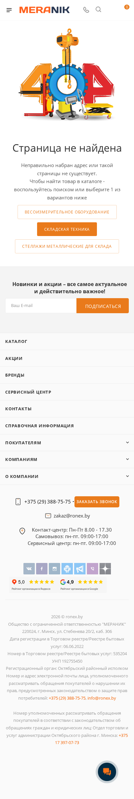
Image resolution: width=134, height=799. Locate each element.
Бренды (15, 375)
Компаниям (21, 459)
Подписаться (103, 306)
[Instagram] (55, 568)
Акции (14, 358)
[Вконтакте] (29, 568)
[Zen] (105, 568)
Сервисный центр (28, 392)
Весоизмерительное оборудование (67, 212)
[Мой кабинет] (111, 10)
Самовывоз (48, 536)
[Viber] (93, 568)
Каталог (16, 341)
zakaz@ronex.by (72, 516)
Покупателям (23, 443)
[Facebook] (42, 568)
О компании (22, 476)
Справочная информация (39, 426)
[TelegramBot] (67, 568)
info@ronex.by (101, 698)
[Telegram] (80, 568)
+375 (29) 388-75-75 (47, 501)
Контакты (18, 409)
